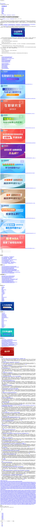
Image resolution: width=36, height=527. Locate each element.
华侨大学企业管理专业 (4, 65)
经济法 (13, 494)
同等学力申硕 (9, 481)
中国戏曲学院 (21, 484)
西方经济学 (3, 500)
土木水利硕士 (22, 501)
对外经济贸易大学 (4, 315)
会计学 (2, 295)
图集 (2, 12)
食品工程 (33, 503)
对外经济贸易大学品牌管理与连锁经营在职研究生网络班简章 (9, 269)
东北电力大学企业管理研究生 (5, 68)
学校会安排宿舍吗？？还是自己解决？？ (8, 372)
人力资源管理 (3, 293)
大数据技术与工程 (16, 504)
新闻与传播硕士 (32, 494)
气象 (33, 497)
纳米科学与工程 (13, 497)
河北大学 (34, 488)
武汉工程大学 (22, 485)
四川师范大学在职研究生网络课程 (6, 60)
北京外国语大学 (7, 483)
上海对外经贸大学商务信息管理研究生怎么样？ (8, 280)
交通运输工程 (27, 502)
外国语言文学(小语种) (31, 491)
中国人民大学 (3, 313)
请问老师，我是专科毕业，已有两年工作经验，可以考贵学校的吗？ (11, 362)
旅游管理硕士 (22, 495)
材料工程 (10, 502)
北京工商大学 (10, 486)
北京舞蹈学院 (21, 483)
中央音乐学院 (16, 487)
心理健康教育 (9, 500)
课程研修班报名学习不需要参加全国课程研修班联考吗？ (10, 392)
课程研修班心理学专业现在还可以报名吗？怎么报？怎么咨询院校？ (11, 450)
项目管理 (3, 298)
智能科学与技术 (9, 497)
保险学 (9, 491)
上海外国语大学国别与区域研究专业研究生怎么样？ (8, 282)
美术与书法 (29, 497)
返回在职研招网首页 (2, 3)
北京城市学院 (31, 486)
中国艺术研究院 (25, 488)
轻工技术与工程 (17, 503)
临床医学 (11, 494)
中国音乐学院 (25, 484)
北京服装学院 (27, 486)
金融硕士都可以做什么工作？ (5, 346)
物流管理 (3, 291)
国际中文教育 (3, 498)
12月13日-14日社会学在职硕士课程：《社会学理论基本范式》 (9, 259)
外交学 (14, 491)
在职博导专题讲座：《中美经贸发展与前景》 (7, 339)
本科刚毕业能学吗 (5, 447)
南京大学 (3, 324)
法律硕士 (12, 495)
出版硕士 (16, 495)
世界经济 (22, 498)
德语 (16, 500)
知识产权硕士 (6, 498)
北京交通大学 (2, 485)
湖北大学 (22, 487)
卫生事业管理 (19, 490)
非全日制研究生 (13, 481)
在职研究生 (6, 26)
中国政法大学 (10, 483)
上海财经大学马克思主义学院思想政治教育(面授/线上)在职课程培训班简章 (11, 272)
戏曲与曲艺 (26, 497)
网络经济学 (32, 498)
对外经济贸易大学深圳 (30, 485)
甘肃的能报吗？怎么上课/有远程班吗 (7, 385)
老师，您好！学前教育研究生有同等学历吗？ (8, 420)
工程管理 (19, 498)
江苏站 (2, 515)
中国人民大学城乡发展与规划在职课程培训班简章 (8, 268)
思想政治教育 (22, 491)
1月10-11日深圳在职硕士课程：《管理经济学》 (7, 257)
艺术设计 (33, 501)
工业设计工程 (20, 503)
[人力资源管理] (7, 310)
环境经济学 (25, 492)
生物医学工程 (28, 503)
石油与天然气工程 (10, 503)
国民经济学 (6, 500)
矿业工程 (7, 503)
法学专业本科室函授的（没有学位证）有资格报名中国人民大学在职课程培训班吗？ (13, 466)
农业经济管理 (8, 494)
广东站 (2, 514)
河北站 (2, 518)
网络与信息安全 (20, 504)
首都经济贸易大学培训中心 (5, 317)
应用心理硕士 (26, 494)
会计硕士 (3, 495)
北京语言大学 (12, 485)
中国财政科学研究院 (3, 488)
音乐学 (12, 492)
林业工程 (31, 503)
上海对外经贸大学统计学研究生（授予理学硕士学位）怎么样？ (9, 279)
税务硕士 (14, 495)
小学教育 (14, 500)
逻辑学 (23, 504)
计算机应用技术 (12, 491)
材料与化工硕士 (12, 501)
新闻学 (20, 491)
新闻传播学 (20, 492)
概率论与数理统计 (11, 490)
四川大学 (3, 323)
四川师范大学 (25, 485)
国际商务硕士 (6, 495)
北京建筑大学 (19, 485)
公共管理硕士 (16, 494)
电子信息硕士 (6, 501)
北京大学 (3, 318)
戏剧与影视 (23, 497)
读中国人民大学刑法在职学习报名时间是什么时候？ (9, 429)
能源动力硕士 (19, 501)
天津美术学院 (18, 488)
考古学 (31, 492)
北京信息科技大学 (29, 483)
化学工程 (13, 502)
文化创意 (23, 492)
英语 (2, 296)
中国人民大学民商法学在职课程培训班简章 (7, 271)
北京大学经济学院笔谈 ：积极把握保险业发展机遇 (8, 344)
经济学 (8, 490)
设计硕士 (32, 497)
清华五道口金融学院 (32, 487)
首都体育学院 (24, 486)
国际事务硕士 (10, 498)
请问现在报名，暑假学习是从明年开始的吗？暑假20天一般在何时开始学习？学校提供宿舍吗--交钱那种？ (16, 433)
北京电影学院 (25, 483)
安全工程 (30, 502)
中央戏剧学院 (28, 487)
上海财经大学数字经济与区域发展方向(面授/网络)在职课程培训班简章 (10, 270)
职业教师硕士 (30, 504)
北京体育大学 (18, 483)
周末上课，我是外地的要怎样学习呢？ (7, 462)
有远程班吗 (4, 459)
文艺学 (13, 504)
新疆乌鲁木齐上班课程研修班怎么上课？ (8, 397)
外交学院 (6, 487)
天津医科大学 (21, 488)
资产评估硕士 (31, 495)
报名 (3, 13)
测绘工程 (20, 502)
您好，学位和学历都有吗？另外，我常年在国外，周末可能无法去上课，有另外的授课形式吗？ (14, 443)
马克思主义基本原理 (28, 500)
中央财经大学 (3, 326)
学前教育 (12, 500)
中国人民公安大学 (18, 484)
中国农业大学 (10, 484)
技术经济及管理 (29, 498)
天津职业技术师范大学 (30, 488)
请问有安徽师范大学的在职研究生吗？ (7, 365)
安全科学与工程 (2, 492)
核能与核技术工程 (10, 504)
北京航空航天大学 (14, 483)
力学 (34, 501)
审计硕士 (34, 495)
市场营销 (3, 299)
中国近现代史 (24, 500)
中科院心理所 (6, 485)
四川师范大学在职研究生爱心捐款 (6, 61)
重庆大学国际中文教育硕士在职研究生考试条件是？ (8, 276)
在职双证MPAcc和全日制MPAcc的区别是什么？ (8, 343)
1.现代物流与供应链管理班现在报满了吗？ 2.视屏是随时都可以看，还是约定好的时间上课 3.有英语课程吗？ (16, 470)
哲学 (3, 491)
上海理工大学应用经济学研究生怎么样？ (7, 278)
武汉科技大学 (14, 484)
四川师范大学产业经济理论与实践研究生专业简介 (8, 58)
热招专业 (6, 480)
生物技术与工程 (24, 502)
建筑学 (2, 494)
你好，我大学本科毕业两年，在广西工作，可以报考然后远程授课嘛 (11, 412)
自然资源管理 (28, 492)
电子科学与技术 (5, 494)
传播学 (18, 500)
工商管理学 (3, 287)
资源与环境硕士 (16, 501)
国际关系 (16, 491)
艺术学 (11, 492)
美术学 (14, 492)
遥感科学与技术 (5, 497)
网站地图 (21, 481)
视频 (3, 11)
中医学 (8, 495)
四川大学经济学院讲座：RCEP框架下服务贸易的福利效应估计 (9, 342)
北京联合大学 (21, 486)
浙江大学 (4, 482)
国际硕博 (17, 481)
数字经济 (1, 490)
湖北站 (2, 517)
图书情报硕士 (26, 495)
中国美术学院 (28, 484)
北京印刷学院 (3, 487)
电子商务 (24, 498)
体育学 (10, 495)
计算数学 (3, 290)
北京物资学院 (14, 486)
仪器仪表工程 (15, 502)
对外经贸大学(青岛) (4, 314)
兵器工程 (2, 504)
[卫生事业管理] (7, 336)
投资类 (18, 491)
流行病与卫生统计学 (4, 297)
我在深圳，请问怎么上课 (6, 402)
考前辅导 (3, 327)
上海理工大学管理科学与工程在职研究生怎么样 (8, 277)
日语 (17, 500)
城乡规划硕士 (19, 495)
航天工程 (6, 504)
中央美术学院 (25, 487)
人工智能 (3, 292)
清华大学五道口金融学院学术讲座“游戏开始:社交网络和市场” (9, 340)
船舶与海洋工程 (24, 503)
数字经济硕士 (13, 498)
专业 (3, 8)
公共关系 (26, 498)
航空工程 (4, 504)
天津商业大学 (11, 488)
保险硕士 (29, 495)
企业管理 (3, 294)
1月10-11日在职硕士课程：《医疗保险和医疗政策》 (8, 256)
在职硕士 (4, 481)
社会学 (2, 491)
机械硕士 (9, 501)
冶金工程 (32, 502)
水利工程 (5, 503)
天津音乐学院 (15, 488)
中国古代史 (20, 500)
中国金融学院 (33, 483)
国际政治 (7, 491)
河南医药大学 (4, 486)
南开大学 (3, 321)
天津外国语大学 (8, 488)
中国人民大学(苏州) (4, 316)
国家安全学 (16, 497)
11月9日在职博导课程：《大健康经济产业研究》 (8, 263)
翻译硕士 (29, 494)
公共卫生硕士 (19, 494)
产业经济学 (17, 492)
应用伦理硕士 (16, 498)
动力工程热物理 (4, 502)
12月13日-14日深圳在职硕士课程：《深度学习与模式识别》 (9, 262)
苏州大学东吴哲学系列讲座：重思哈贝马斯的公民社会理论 (9, 345)
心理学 (5, 491)
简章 (3, 9)
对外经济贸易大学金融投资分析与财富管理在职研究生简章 (9, 266)
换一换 (4, 489)
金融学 (2, 288)
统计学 (35, 491)
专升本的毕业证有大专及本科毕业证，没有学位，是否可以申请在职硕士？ (12, 376)
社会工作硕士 (22, 494)
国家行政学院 (12, 487)
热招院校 (4, 480)
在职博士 (7, 481)
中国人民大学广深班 (4, 320)
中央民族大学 (19, 487)
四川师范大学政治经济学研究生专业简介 (7, 57)
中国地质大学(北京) (6, 484)
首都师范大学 (17, 486)
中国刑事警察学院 (32, 484)
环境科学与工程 (33, 500)
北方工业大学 (9, 487)
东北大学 (15, 482)
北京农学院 (15, 485)
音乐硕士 (19, 497)
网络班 (19, 481)
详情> (5, 361)
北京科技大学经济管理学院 (5, 63)
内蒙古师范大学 (25, 482)
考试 (3, 10)
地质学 (9, 492)
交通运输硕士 (30, 501)
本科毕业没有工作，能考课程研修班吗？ (8, 437)
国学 (29, 490)
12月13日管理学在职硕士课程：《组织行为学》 (8, 260)
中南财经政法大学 (33, 482)
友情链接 (1, 480)
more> (5, 274)
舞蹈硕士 (21, 497)
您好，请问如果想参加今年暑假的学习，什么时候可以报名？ (10, 440)
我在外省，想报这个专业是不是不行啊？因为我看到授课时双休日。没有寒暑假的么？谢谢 (14, 358)
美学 (15, 492)
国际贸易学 (3, 300)
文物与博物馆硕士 (26, 504)
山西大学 (22, 482)
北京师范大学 (7, 486)
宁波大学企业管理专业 (4, 66)
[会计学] (7, 355)
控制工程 (2, 503)
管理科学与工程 (26, 491)
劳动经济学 (33, 492)
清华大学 (1, 482)
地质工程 (18, 502)
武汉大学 (13, 482)
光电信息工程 (7, 502)
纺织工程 (14, 503)
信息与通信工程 (6, 492)
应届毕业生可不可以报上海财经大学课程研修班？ (9, 380)
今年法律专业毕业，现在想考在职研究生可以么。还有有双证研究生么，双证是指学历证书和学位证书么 (16, 24)
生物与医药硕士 (26, 501)
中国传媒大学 (9, 485)
